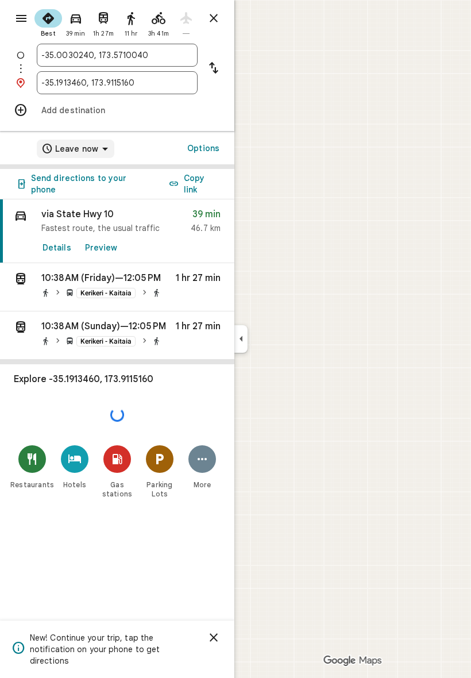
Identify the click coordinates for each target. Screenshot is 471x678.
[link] (117, 231)
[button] (117, 287)
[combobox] (117, 55)
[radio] (48, 22)
